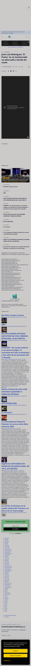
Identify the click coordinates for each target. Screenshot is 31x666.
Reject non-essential (15, 655)
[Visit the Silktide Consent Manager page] (25, 660)
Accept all (15, 651)
